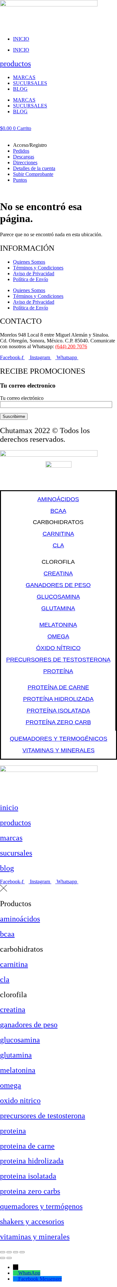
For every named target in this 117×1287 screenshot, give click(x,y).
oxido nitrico (20, 1100)
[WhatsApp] (15, 1273)
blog (7, 868)
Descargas (23, 156)
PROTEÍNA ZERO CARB (58, 722)
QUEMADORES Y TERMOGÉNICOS (58, 738)
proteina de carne (27, 1146)
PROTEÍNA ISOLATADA (58, 710)
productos (15, 63)
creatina (12, 1009)
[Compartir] (15, 1252)
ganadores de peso (29, 1024)
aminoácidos (20, 919)
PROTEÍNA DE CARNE (58, 687)
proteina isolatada (28, 1176)
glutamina (16, 1055)
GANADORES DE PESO (58, 585)
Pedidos (21, 151)
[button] (58, 134)
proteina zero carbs (30, 1191)
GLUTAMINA (58, 608)
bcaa (7, 934)
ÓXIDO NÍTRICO (58, 648)
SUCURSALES (30, 83)
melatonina (17, 1070)
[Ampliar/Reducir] (2, 1252)
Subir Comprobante (33, 174)
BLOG (20, 89)
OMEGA (58, 636)
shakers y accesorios (32, 1221)
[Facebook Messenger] (15, 1279)
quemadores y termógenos (41, 1206)
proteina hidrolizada (32, 1161)
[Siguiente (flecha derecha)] (9, 1258)
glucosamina (20, 1040)
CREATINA (58, 573)
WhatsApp (29, 1273)
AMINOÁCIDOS (58, 499)
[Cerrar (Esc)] (22, 1252)
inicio (9, 807)
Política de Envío (30, 279)
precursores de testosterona (42, 1115)
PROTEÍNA (58, 671)
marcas (11, 838)
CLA (58, 545)
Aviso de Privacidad (33, 273)
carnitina (14, 964)
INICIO (21, 39)
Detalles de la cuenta (34, 168)
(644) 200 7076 (71, 346)
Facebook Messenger (40, 1279)
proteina (13, 1131)
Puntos (20, 180)
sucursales (16, 853)
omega (10, 1085)
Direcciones (25, 162)
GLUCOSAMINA (58, 596)
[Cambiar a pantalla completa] (9, 1252)
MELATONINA (58, 625)
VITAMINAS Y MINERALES (58, 750)
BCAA (58, 511)
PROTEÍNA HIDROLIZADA (58, 699)
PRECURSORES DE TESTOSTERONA (58, 659)
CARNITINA (58, 534)
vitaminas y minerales (35, 1236)
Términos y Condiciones (38, 267)
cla (4, 979)
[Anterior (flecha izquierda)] (2, 1258)
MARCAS (24, 77)
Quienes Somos (29, 262)
